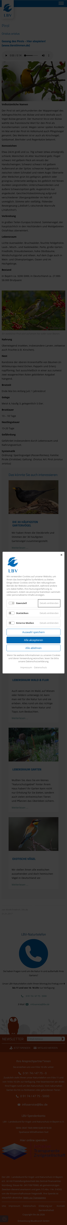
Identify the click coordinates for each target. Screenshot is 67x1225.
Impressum (26, 667)
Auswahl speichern (33, 632)
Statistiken (22, 612)
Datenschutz (40, 667)
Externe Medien (25, 622)
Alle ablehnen (33, 648)
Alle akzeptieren (33, 640)
